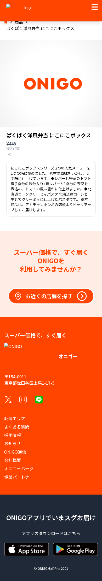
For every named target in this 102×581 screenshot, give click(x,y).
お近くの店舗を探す (48, 296)
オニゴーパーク (18, 468)
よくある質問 (16, 427)
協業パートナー (18, 477)
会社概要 (12, 460)
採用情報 (12, 435)
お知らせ (12, 443)
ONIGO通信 (15, 452)
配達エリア (14, 418)
